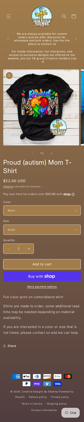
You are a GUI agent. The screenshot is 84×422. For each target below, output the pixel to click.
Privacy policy (60, 396)
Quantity (9, 240)
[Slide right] (51, 153)
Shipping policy (57, 403)
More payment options (42, 286)
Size (6, 221)
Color (7, 202)
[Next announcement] (76, 39)
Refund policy (38, 396)
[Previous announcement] (8, 39)
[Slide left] (32, 153)
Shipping (8, 186)
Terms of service (32, 403)
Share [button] (12, 346)
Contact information (44, 410)
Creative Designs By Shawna (40, 391)
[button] (8, 16)
